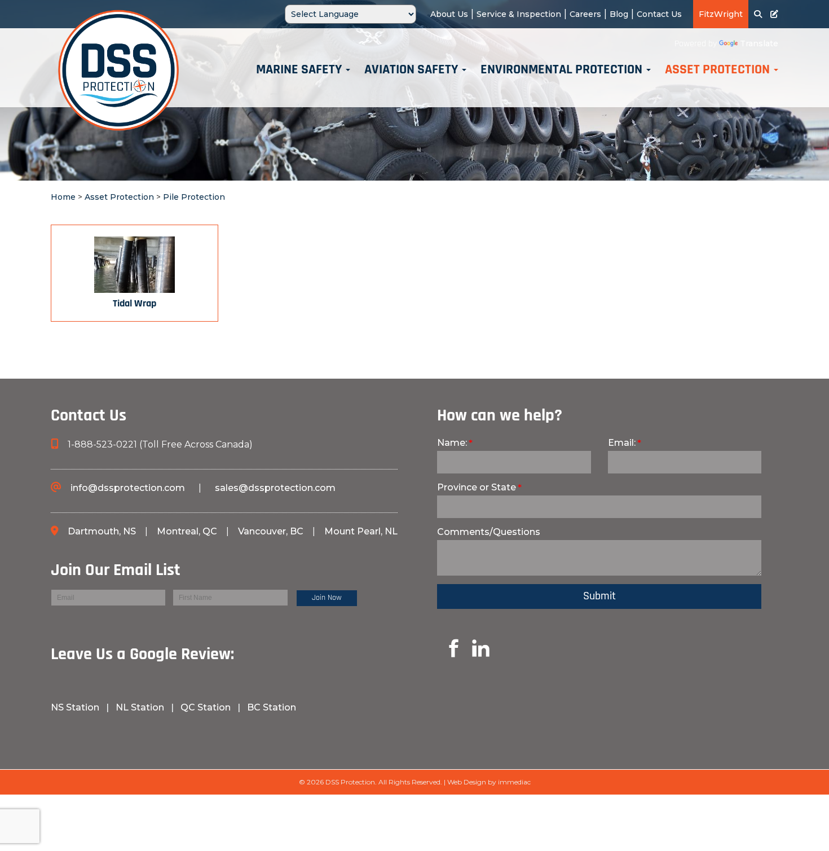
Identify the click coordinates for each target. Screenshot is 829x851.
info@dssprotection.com (127, 487)
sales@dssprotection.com (275, 487)
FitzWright (721, 14)
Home (63, 197)
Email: (622, 442)
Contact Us (659, 14)
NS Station (76, 707)
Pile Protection (194, 197)
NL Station (140, 707)
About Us (449, 14)
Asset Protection (119, 197)
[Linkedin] (440, 647)
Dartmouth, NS (103, 531)
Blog (619, 14)
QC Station (205, 707)
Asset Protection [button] (719, 70)
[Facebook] (53, 727)
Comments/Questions (488, 532)
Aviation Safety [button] (412, 70)
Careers (585, 14)
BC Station (271, 707)
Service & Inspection (519, 14)
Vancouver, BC (270, 531)
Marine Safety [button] (300, 70)
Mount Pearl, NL (361, 531)
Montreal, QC (188, 531)
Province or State (476, 487)
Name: (452, 442)
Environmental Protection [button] (562, 70)
